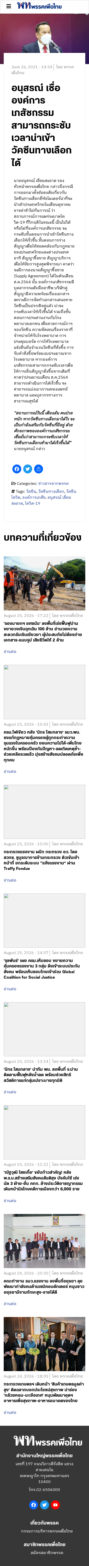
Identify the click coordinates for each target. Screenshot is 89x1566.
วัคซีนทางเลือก (51, 491)
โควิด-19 (32, 503)
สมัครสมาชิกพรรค (47, 1553)
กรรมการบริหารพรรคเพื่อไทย (47, 1531)
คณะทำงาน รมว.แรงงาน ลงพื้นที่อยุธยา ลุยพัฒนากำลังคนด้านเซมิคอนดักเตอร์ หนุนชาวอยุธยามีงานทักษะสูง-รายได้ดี (44, 1286)
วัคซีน (31, 491)
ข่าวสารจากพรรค (53, 483)
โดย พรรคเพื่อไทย (67, 616)
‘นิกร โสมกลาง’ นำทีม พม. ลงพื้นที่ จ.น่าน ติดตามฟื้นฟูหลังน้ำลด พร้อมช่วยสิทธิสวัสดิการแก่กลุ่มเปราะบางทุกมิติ (41, 1075)
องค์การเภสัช (33, 497)
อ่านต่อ (10, 652)
